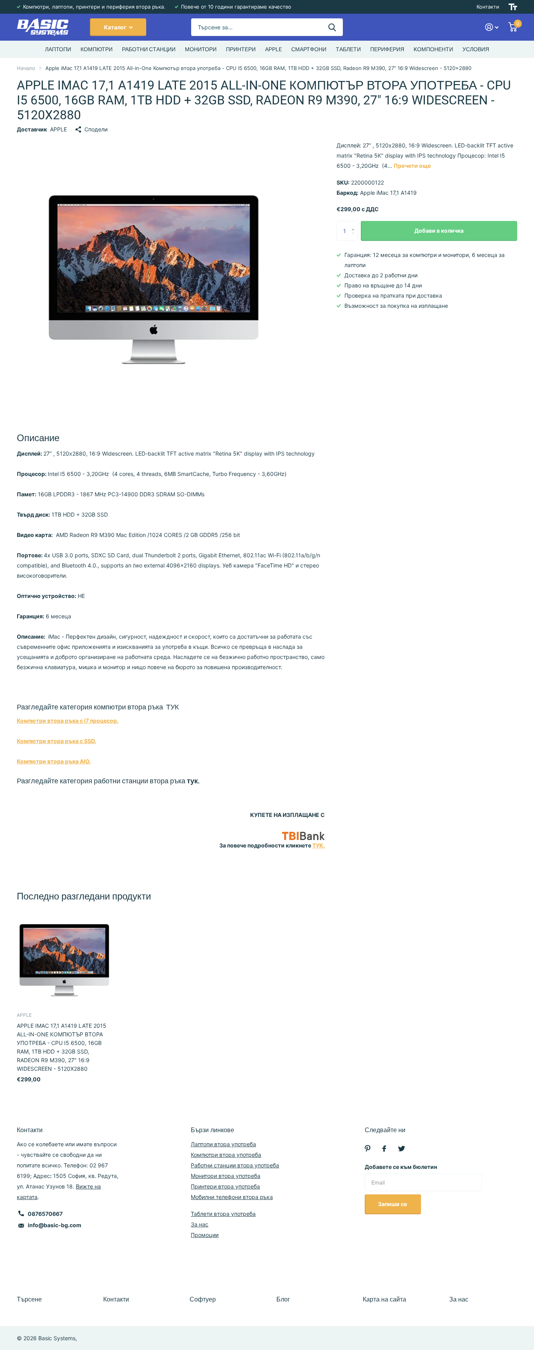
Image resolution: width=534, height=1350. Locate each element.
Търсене (29, 1299)
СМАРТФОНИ (308, 49)
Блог (283, 1299)
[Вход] (492, 27)
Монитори (201, 49)
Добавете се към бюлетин (401, 1166)
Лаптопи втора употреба (223, 1144)
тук (192, 781)
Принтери (241, 49)
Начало (26, 68)
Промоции (205, 1235)
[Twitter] (401, 1148)
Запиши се (393, 1204)
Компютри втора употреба (226, 1154)
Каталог (116, 27)
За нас (199, 1224)
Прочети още (412, 165)
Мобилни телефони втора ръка (232, 1197)
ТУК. (318, 845)
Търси (332, 27)
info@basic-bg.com (54, 1225)
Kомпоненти (433, 49)
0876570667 (45, 1213)
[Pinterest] (368, 1148)
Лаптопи (58, 49)
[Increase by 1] (355, 224)
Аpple (273, 49)
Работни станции (149, 49)
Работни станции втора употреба (235, 1165)
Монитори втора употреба (225, 1175)
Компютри (97, 49)
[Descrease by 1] (355, 238)
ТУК (172, 707)
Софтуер (203, 1299)
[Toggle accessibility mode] (513, 7)
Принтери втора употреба (225, 1186)
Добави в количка (439, 231)
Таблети (348, 49)
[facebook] (384, 1148)
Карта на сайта (384, 1299)
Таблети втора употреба (223, 1213)
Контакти (488, 7)
